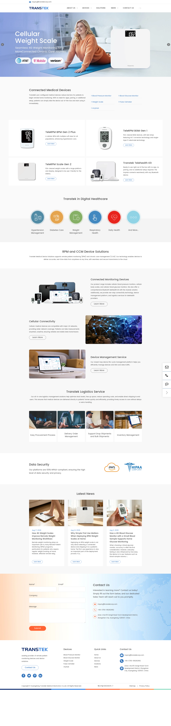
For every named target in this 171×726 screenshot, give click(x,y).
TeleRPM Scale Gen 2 (58, 164)
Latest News (86, 494)
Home (96, 655)
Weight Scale (97, 102)
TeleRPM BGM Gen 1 (135, 131)
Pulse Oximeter (125, 102)
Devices (68, 649)
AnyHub (95, 108)
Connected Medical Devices (50, 90)
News (96, 667)
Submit (37, 628)
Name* (32, 584)
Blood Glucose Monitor (128, 95)
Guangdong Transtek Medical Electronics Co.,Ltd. (49, 686)
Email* (61, 584)
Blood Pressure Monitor (101, 95)
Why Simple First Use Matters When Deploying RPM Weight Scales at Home (84, 536)
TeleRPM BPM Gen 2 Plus (60, 132)
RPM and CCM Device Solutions (85, 252)
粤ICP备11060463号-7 (105, 686)
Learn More (50, 144)
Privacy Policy (144, 686)
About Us (97, 658)
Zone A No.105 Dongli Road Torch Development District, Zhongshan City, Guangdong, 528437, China (118, 616)
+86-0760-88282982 (131, 661)
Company (33, 595)
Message (33, 606)
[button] (2, 44)
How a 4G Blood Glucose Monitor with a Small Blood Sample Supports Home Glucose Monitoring (122, 537)
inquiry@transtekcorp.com (132, 655)
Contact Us (30, 667)
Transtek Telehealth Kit (137, 163)
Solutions (97, 664)
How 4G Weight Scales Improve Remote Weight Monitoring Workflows (43, 536)
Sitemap (132, 686)
